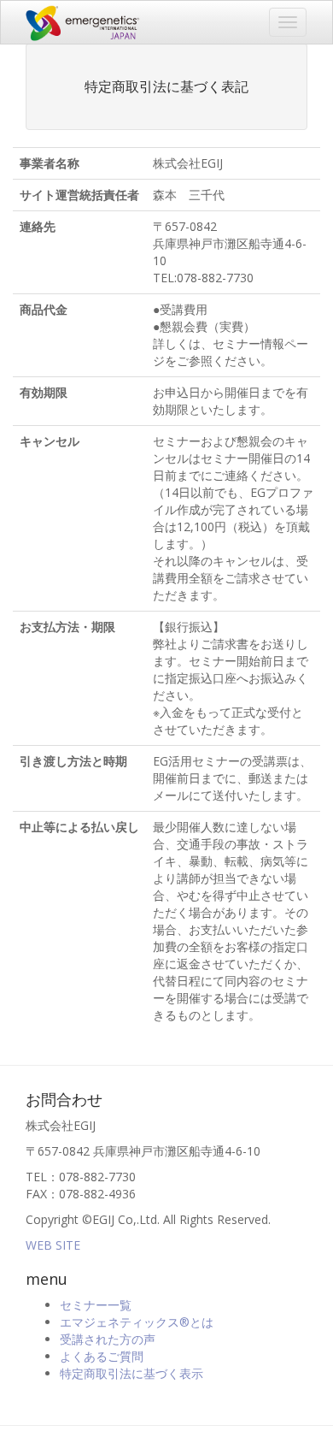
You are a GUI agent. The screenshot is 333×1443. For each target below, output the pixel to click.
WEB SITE (53, 1245)
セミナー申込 (80, 22)
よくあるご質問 (101, 1356)
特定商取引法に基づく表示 (131, 1373)
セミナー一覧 (95, 1305)
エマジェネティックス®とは (136, 1322)
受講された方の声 (107, 1339)
